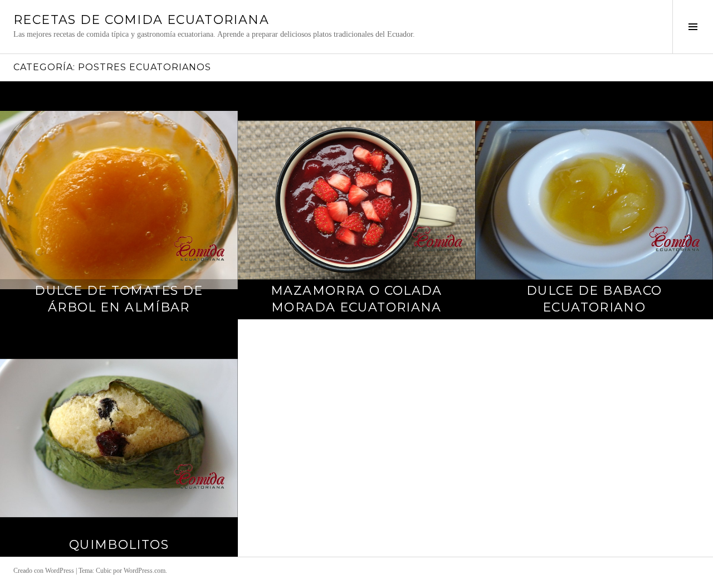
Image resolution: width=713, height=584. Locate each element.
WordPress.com (144, 571)
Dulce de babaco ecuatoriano (594, 299)
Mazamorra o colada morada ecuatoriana (356, 299)
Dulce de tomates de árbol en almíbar (119, 299)
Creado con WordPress (43, 571)
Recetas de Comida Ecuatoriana (141, 19)
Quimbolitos (119, 544)
